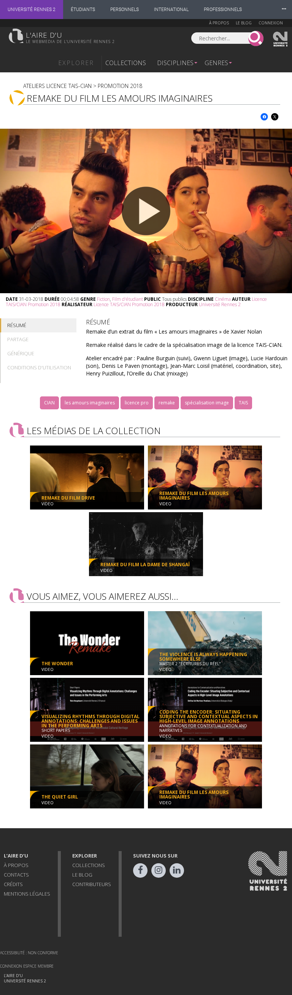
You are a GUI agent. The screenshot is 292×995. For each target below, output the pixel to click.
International (171, 9)
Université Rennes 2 (32, 9)
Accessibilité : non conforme (29, 952)
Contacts (16, 874)
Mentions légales (27, 893)
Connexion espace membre (27, 966)
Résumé (16, 325)
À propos (219, 23)
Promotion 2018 (120, 85)
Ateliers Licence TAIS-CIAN (57, 85)
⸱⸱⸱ (284, 9)
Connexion (271, 23)
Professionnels (223, 9)
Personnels (124, 9)
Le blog (244, 23)
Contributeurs (91, 884)
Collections (125, 63)
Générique (20, 353)
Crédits (13, 884)
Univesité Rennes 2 (280, 39)
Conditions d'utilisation (39, 367)
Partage (18, 339)
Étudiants (83, 9)
